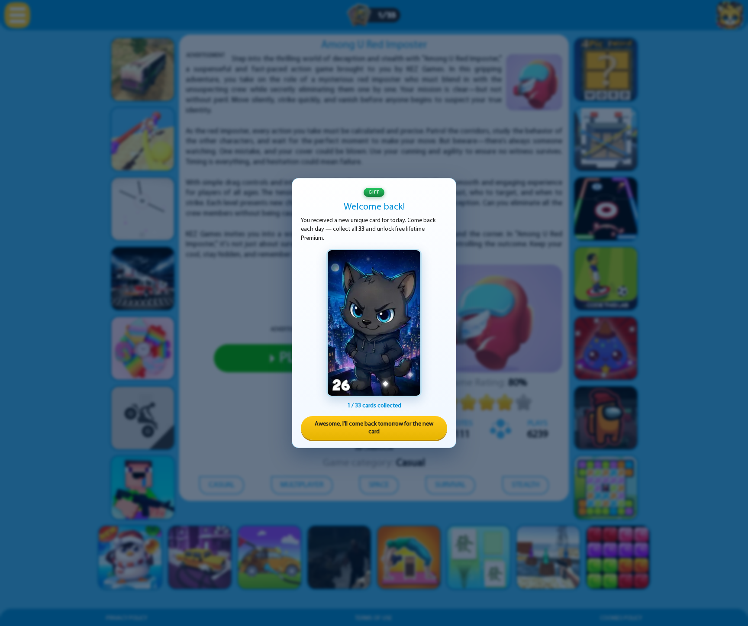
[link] (374, 323)
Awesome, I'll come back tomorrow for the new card (374, 428)
